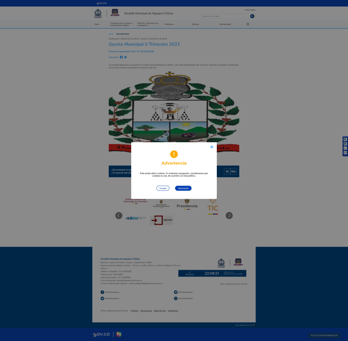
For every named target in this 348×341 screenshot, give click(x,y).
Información (183, 188)
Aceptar (162, 188)
